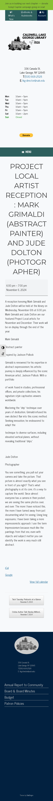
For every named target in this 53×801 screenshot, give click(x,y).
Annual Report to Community (23, 684)
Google (9, 575)
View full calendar (39, 581)
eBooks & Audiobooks (26, 13)
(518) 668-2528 (33, 76)
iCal (7, 568)
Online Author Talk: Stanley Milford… (26, 613)
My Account (42, 13)
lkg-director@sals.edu (34, 80)
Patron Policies (14, 703)
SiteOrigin (30, 795)
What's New (11, 17)
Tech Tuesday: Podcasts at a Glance (26, 600)
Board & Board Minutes (19, 691)
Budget (9, 697)
